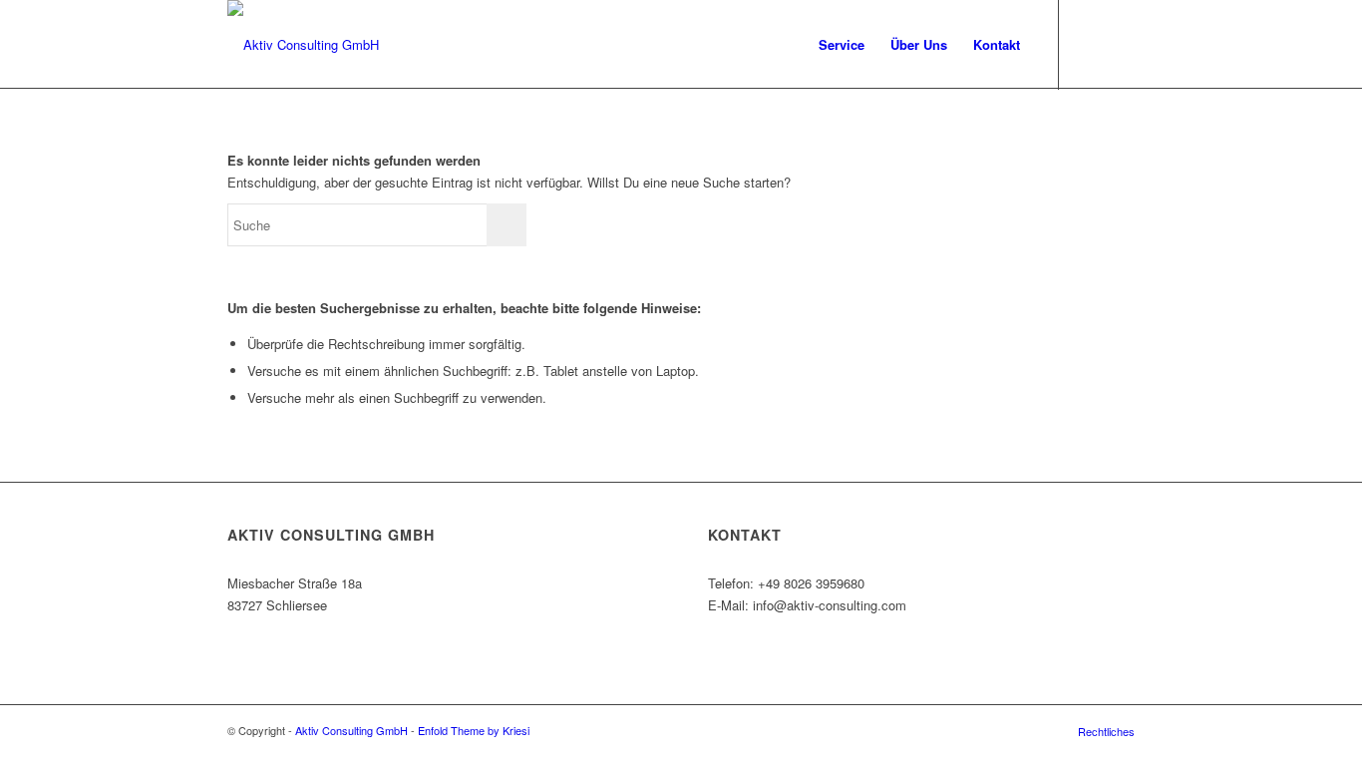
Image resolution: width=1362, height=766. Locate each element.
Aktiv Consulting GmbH (351, 730)
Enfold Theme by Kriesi (473, 730)
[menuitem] (841, 45)
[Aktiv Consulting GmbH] (303, 45)
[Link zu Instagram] (1120, 44)
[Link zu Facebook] (1090, 44)
